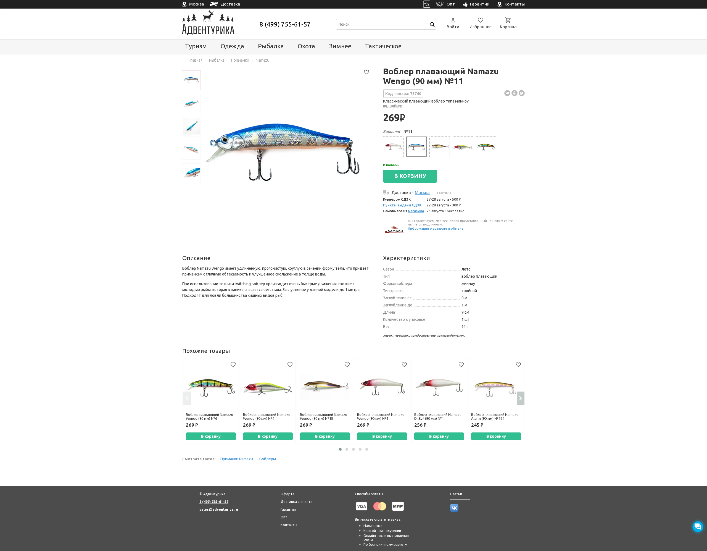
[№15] (439, 147)
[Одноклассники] (514, 93)
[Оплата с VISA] (361, 511)
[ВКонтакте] (507, 93)
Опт (284, 517)
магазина (416, 211)
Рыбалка (271, 46)
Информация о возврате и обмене (435, 228)
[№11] (416, 147)
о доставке (444, 192)
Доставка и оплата (296, 501)
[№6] (486, 147)
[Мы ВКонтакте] (454, 511)
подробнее (392, 105)
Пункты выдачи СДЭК (402, 205)
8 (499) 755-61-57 (285, 24)
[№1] (393, 147)
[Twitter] (522, 93)
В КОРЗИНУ (410, 176)
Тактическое (383, 46)
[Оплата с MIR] (398, 511)
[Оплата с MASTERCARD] (379, 511)
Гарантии (288, 509)
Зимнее (340, 46)
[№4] (463, 147)
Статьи (456, 494)
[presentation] (187, 398)
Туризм (196, 46)
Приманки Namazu (236, 459)
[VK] (426, 4)
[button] (340, 449)
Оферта (287, 494)
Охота (306, 46)
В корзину (211, 436)
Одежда (232, 46)
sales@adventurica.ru (218, 509)
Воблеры (267, 459)
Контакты (289, 525)
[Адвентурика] (220, 24)
